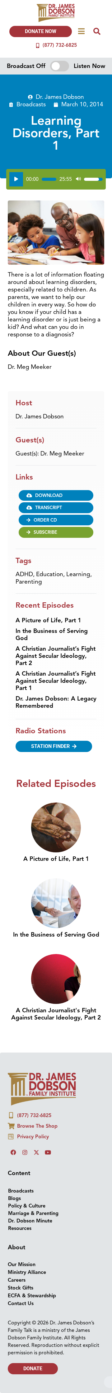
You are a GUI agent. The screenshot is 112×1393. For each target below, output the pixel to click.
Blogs (14, 1198)
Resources (19, 1228)
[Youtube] (48, 1152)
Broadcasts (31, 104)
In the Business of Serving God (52, 634)
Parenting (29, 582)
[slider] (49, 179)
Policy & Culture (26, 1206)
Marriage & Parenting (33, 1213)
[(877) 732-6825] (37, 45)
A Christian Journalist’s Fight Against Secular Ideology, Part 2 (56, 656)
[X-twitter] (36, 1152)
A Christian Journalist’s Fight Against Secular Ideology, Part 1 (56, 681)
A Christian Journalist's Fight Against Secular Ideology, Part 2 (56, 1014)
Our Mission (21, 1264)
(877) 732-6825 (60, 45)
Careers (17, 1280)
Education (49, 574)
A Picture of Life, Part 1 (48, 620)
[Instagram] (24, 1152)
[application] (56, 179)
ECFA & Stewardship (32, 1296)
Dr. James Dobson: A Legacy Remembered (56, 702)
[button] (56, 507)
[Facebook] (13, 1152)
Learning (78, 574)
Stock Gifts (20, 1288)
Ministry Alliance (27, 1272)
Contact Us (21, 1303)
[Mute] (78, 179)
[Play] (16, 179)
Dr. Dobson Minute (30, 1221)
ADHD (24, 574)
